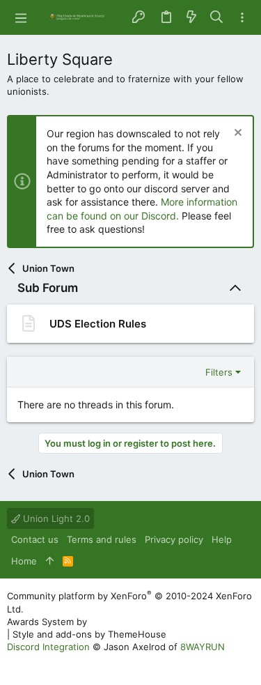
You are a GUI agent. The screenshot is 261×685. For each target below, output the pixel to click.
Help (222, 539)
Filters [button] (218, 372)
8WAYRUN (202, 646)
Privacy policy (174, 539)
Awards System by (125, 621)
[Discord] (13, 663)
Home (24, 561)
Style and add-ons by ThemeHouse (89, 634)
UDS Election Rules (97, 323)
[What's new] (191, 17)
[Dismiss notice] (236, 134)
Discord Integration (48, 646)
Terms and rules (101, 539)
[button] (21, 17)
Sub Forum (47, 288)
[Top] (49, 561)
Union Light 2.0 (55, 518)
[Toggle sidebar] (242, 17)
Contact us (34, 539)
